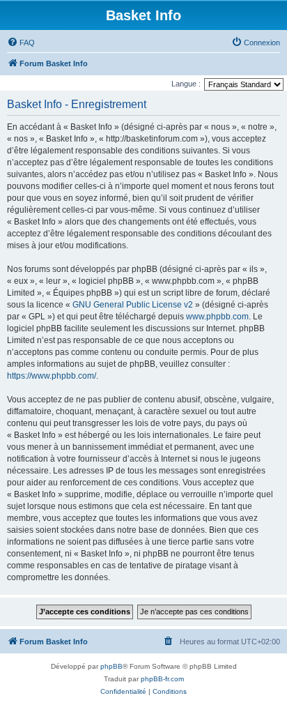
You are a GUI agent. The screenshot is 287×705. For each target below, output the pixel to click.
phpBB (111, 666)
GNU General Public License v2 (132, 305)
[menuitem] (21, 42)
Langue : (186, 83)
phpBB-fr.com (162, 679)
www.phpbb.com (217, 316)
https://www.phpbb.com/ (51, 376)
